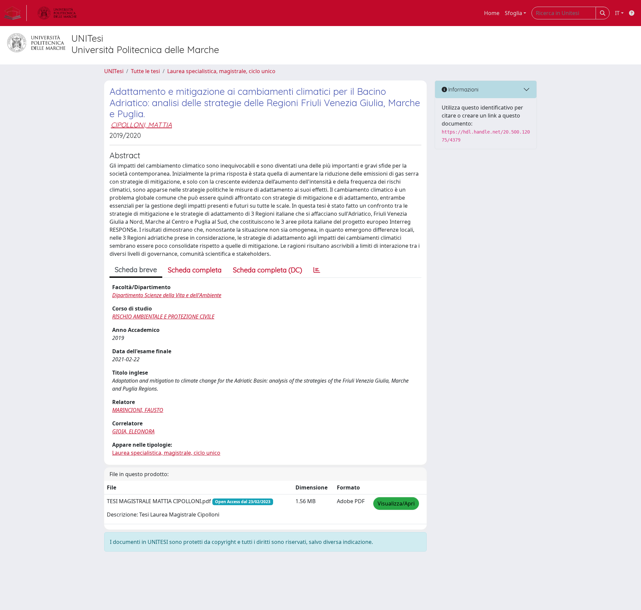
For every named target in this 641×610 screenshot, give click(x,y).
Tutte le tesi (145, 71)
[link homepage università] (57, 13)
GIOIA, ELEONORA (133, 431)
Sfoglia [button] (513, 13)
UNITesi (114, 71)
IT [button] (617, 13)
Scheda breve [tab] (136, 269)
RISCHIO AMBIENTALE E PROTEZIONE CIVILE (163, 316)
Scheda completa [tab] (195, 270)
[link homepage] (15, 13)
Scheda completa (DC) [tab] (267, 270)
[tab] (317, 270)
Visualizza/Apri (396, 503)
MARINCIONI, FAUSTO (137, 410)
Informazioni (462, 89)
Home (491, 13)
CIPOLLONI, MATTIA (141, 125)
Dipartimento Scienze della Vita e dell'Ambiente (166, 295)
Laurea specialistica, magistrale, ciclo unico (221, 71)
